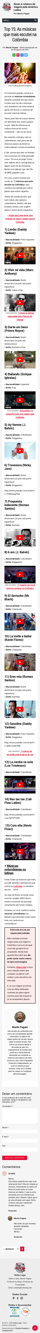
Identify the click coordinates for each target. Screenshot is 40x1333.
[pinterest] (13, 1298)
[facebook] (17, 1298)
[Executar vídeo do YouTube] (20, 255)
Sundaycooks (7, 1330)
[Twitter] (26, 55)
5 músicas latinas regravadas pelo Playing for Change (21, 316)
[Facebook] (22, 55)
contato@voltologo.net (23, 1288)
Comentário (7, 1106)
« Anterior (9, 1249)
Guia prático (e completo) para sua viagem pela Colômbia (20, 413)
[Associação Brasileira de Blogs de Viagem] (25, 1312)
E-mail (5, 1137)
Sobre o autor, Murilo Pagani (20, 1279)
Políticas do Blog (14, 1282)
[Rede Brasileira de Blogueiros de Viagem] (14, 1312)
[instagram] (21, 1298)
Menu (6, 20)
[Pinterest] (18, 55)
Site (3, 1146)
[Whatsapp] (14, 55)
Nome (5, 1128)
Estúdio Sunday (21, 1328)
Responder (12, 1211)
